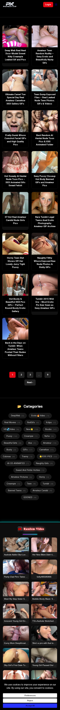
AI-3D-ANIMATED (18, 463)
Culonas (9, 456)
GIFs (27, 449)
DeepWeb (17, 415)
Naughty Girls (44, 463)
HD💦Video (11, 429)
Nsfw (49, 436)
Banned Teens (17, 490)
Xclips (51, 422)
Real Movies (12, 422)
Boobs (51, 429)
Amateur (49, 443)
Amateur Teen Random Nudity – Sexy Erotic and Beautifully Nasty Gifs (45, 56)
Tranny (27, 456)
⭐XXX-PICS (48, 456)
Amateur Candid (42, 490)
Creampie (30, 436)
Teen (31, 483)
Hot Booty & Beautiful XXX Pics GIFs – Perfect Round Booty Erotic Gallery (15, 305)
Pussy (11, 436)
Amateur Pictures (21, 477)
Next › (30, 382)
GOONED (30, 497)
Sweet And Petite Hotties (30, 470)
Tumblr (48, 483)
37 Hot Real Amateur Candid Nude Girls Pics (15, 220)
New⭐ (32, 429)
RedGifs (33, 422)
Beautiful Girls (12, 443)
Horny (44, 477)
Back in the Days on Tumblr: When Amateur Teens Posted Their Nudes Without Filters (15, 349)
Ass (32, 443)
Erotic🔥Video (40, 415)
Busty (11, 449)
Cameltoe (46, 449)
